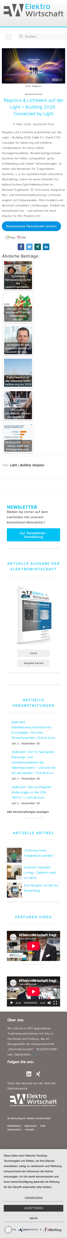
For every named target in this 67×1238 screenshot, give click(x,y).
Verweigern (34, 1198)
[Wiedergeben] (12, 1003)
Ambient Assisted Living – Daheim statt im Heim (40, 872)
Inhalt (33, 653)
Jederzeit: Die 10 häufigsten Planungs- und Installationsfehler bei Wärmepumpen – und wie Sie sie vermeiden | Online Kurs (33, 762)
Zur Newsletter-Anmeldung (33, 535)
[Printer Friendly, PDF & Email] (15, 237)
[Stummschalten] (49, 1003)
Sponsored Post (43, 124)
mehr (34, 1218)
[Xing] (38, 1074)
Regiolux (38, 464)
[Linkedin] (29, 1074)
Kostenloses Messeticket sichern (31, 226)
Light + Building (20, 464)
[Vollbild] (55, 1003)
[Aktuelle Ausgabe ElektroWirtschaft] (33, 615)
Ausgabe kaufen (33, 663)
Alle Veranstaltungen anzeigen (28, 811)
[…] (34, 1054)
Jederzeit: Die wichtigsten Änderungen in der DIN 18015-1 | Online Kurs (31, 792)
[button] (9, 36)
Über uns (15, 1020)
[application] (33, 991)
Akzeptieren (33, 1208)
